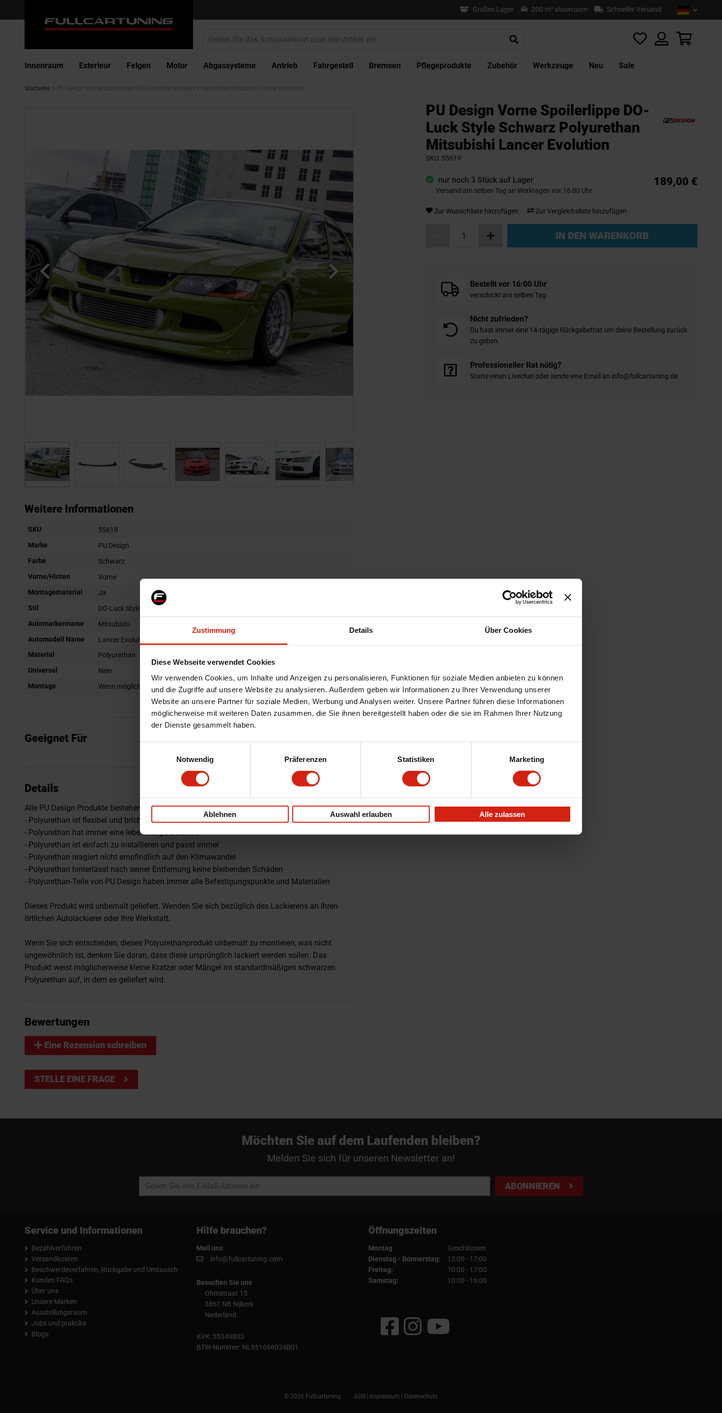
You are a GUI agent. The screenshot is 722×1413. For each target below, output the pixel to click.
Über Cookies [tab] (508, 630)
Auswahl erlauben (361, 814)
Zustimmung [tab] (214, 630)
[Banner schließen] (567, 597)
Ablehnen (219, 814)
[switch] (306, 779)
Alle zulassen (502, 814)
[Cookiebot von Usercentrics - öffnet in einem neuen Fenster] (510, 597)
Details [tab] (361, 630)
